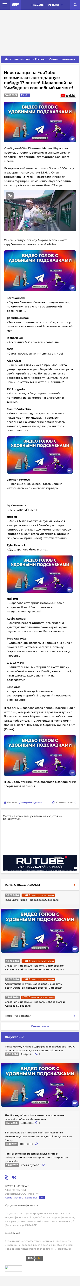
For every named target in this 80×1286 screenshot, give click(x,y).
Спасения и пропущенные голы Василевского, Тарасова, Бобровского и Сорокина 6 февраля (34, 967)
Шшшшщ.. (27, 1123)
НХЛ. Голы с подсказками (38, 895)
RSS (41, 1197)
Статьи (53, 59)
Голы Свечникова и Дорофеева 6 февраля (32, 899)
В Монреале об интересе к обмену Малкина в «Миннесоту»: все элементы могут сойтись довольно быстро (38, 1136)
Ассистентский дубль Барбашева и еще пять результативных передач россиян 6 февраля (33, 985)
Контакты (31, 1197)
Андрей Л (28, 1054)
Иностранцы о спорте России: (25, 59)
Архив (8, 1197)
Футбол (53, 4)
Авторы (18, 1197)
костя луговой (31, 1165)
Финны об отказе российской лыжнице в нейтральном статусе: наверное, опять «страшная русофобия (36, 1157)
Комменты (69, 59)
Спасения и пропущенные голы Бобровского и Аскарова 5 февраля (35, 1003)
